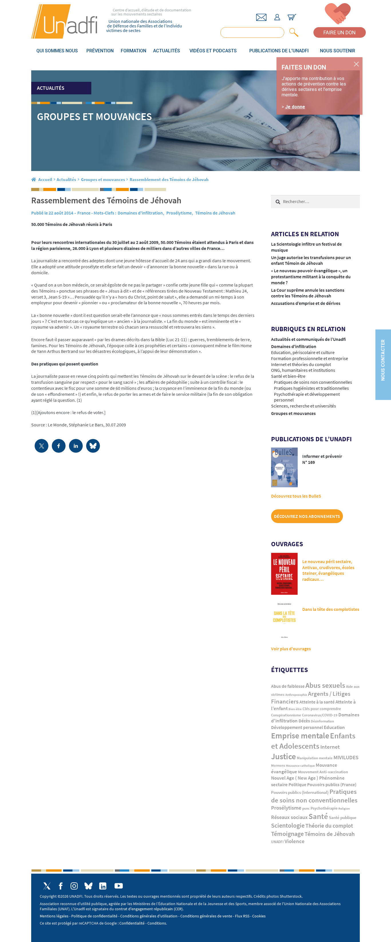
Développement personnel (297, 727)
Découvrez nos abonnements (307, 516)
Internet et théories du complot (301, 364)
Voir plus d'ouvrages (291, 648)
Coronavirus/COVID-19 (319, 715)
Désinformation (322, 721)
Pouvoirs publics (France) (331, 784)
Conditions (156, 923)
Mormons (278, 765)
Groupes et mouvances (103, 179)
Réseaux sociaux (289, 817)
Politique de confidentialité (94, 916)
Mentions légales (54, 916)
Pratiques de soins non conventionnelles (313, 382)
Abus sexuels (325, 685)
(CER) (178, 908)
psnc (306, 808)
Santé (318, 816)
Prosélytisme (179, 213)
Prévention (100, 50)
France (83, 213)
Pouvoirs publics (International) (300, 792)
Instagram (74, 886)
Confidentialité (132, 923)
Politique (297, 784)
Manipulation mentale (315, 758)
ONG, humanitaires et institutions (303, 370)
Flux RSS (242, 916)
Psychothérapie (324, 808)
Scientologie (288, 825)
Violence (295, 841)
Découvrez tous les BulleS (296, 496)
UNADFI (277, 841)
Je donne (295, 107)
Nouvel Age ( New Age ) (294, 778)
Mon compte (277, 17)
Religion (344, 808)
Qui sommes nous (57, 50)
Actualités (166, 50)
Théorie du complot (329, 825)
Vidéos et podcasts (213, 50)
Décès (304, 721)
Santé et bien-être (288, 376)
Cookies (259, 916)
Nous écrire (261, 17)
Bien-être (295, 709)
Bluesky (88, 886)
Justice (283, 756)
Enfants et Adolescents (313, 741)
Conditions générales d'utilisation (148, 916)
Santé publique (342, 817)
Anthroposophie (296, 695)
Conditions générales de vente (206, 916)
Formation (133, 50)
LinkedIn (102, 886)
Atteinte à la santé (317, 702)
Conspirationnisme (286, 715)
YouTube (118, 886)
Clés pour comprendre (322, 708)
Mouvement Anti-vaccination (323, 772)
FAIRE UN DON (339, 32)
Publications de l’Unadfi (279, 50)
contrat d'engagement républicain (144, 908)
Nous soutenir (337, 50)
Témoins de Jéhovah (215, 213)
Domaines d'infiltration (140, 213)
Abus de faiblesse (288, 686)
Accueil (45, 179)
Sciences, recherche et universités (303, 406)
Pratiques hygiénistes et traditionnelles (311, 388)
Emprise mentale (300, 735)
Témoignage (287, 834)
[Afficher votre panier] (292, 17)
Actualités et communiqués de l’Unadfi (308, 339)
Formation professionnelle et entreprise (309, 358)
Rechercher (293, 32)
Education (334, 727)
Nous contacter (383, 360)
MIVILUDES (345, 757)
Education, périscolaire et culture (303, 352)
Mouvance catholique (300, 766)
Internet (330, 746)
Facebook (60, 886)
